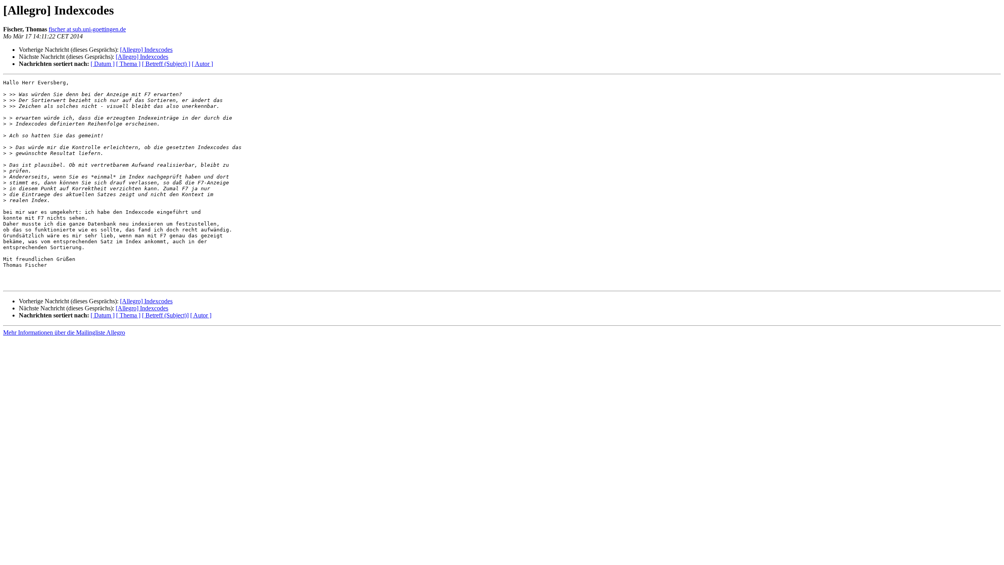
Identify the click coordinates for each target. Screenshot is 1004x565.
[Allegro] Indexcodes (146, 49)
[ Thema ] (128, 63)
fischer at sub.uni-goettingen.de (87, 29)
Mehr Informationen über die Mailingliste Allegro (64, 332)
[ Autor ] (202, 63)
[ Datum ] (103, 63)
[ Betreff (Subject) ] (166, 63)
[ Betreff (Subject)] (165, 315)
